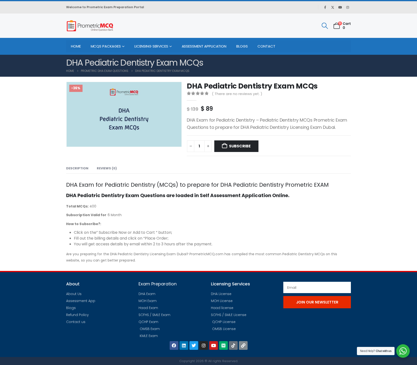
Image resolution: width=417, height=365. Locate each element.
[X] (332, 7)
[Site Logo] (90, 25)
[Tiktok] (233, 345)
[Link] (243, 345)
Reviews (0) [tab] (107, 168)
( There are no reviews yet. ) (237, 93)
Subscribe (240, 146)
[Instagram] (347, 7)
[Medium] (223, 345)
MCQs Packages (106, 46)
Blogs (242, 46)
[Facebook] (325, 7)
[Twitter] (193, 345)
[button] (324, 26)
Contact (266, 46)
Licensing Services (151, 46)
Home (76, 46)
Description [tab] (77, 168)
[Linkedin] (184, 345)
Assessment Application (204, 46)
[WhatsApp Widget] (403, 351)
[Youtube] (340, 7)
